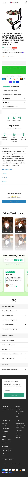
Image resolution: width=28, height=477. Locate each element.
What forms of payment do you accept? (12, 354)
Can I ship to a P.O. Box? (7, 324)
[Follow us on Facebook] (3, 450)
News (17, 433)
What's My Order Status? (20, 412)
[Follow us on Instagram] (10, 450)
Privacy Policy (5, 431)
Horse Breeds (19, 430)
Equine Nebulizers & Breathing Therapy (20, 426)
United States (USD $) (7, 459)
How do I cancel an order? (8, 358)
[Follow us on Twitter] (7, 450)
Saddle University (20, 423)
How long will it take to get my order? (11, 329)
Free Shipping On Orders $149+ (9, 49)
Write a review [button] (14, 202)
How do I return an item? (8, 340)
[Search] (5, 3)
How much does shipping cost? (9, 311)
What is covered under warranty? (10, 369)
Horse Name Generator (18, 436)
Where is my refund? (7, 349)
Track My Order (19, 409)
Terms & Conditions (6, 439)
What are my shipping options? (9, 320)
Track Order (4, 423)
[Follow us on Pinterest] (3, 453)
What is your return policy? (8, 344)
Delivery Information (6, 442)
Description (5, 148)
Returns (17, 416)
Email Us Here (14, 106)
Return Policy (5, 426)
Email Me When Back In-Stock (14, 69)
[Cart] (25, 3)
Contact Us (4, 434)
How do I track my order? (8, 315)
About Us (4, 436)
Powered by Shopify (16, 463)
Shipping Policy (5, 428)
